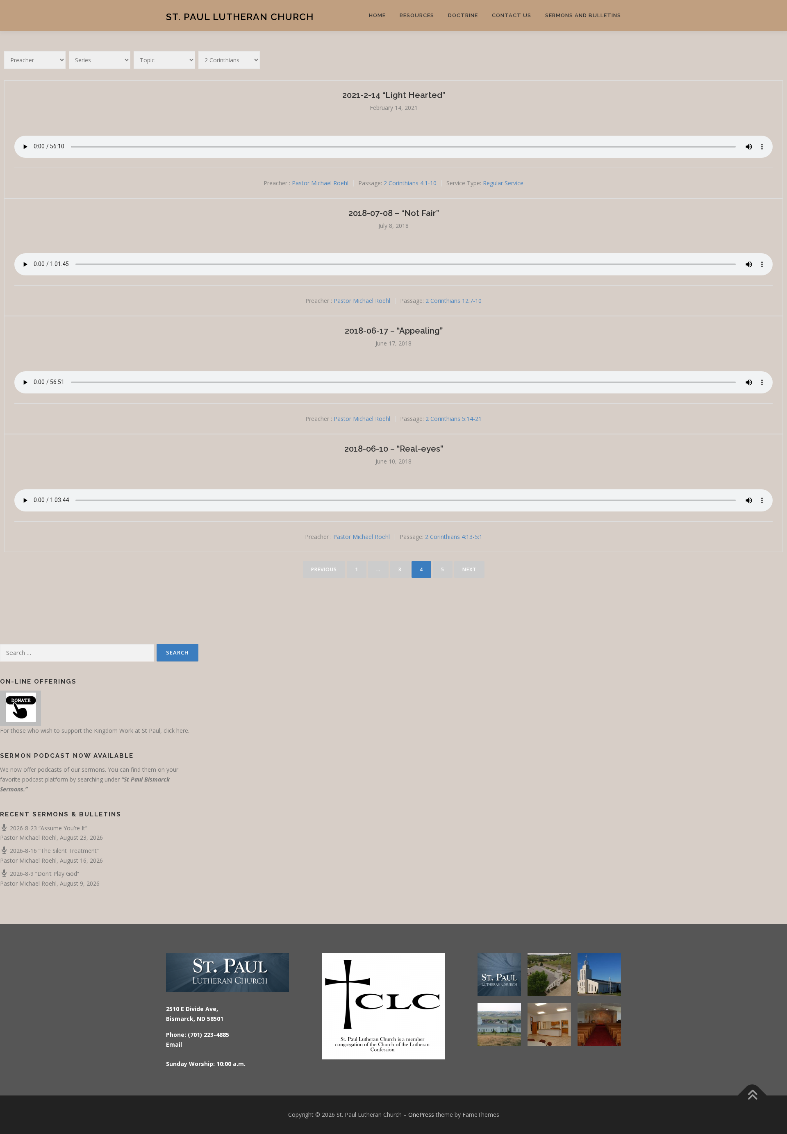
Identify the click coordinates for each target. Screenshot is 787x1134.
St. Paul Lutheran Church (240, 16)
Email (174, 1044)
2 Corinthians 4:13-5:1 (453, 537)
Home (377, 15)
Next (469, 569)
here (182, 730)
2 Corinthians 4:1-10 (410, 183)
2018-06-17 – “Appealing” (394, 331)
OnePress (421, 1114)
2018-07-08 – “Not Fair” (393, 213)
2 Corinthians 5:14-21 (453, 419)
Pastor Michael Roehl (320, 183)
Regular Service (503, 183)
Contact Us (511, 15)
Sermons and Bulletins (583, 15)
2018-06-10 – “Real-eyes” (393, 449)
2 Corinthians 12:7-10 (453, 301)
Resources (417, 15)
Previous (324, 569)
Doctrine (463, 15)
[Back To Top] (752, 1095)
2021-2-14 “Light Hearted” (393, 95)
